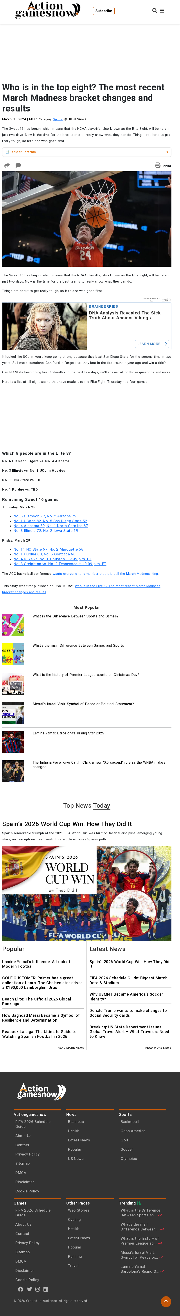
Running (75, 1256)
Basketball (130, 1121)
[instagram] (37, 1289)
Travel (73, 1265)
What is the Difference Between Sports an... (140, 1212)
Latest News (79, 1140)
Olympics (129, 1158)
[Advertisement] (86, 46)
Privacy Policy (27, 1154)
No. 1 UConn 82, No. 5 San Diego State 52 (50, 521)
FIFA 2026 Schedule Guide (32, 1124)
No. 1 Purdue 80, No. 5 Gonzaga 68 (45, 554)
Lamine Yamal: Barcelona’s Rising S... (140, 1269)
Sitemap (22, 1163)
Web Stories (79, 1210)
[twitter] (29, 1289)
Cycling (74, 1219)
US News (76, 1158)
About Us (23, 1135)
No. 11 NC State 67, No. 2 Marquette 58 (48, 549)
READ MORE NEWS (71, 1047)
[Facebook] (20, 1289)
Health (73, 1131)
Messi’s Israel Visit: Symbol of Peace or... (140, 1254)
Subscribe (103, 11)
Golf (124, 1140)
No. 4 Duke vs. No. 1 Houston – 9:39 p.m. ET (53, 559)
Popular (74, 1149)
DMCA (20, 1172)
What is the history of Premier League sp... (140, 1240)
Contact (22, 1145)
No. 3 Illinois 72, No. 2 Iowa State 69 (46, 530)
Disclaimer (24, 1182)
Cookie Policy (27, 1191)
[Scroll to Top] (166, 1301)
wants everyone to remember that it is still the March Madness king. (106, 574)
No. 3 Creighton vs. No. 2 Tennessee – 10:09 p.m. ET (60, 564)
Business (76, 1121)
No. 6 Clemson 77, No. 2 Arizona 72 (45, 516)
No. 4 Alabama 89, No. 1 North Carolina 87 (51, 526)
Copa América (133, 1131)
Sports (58, 119)
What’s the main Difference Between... (140, 1226)
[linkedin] (45, 1289)
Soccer (127, 1149)
